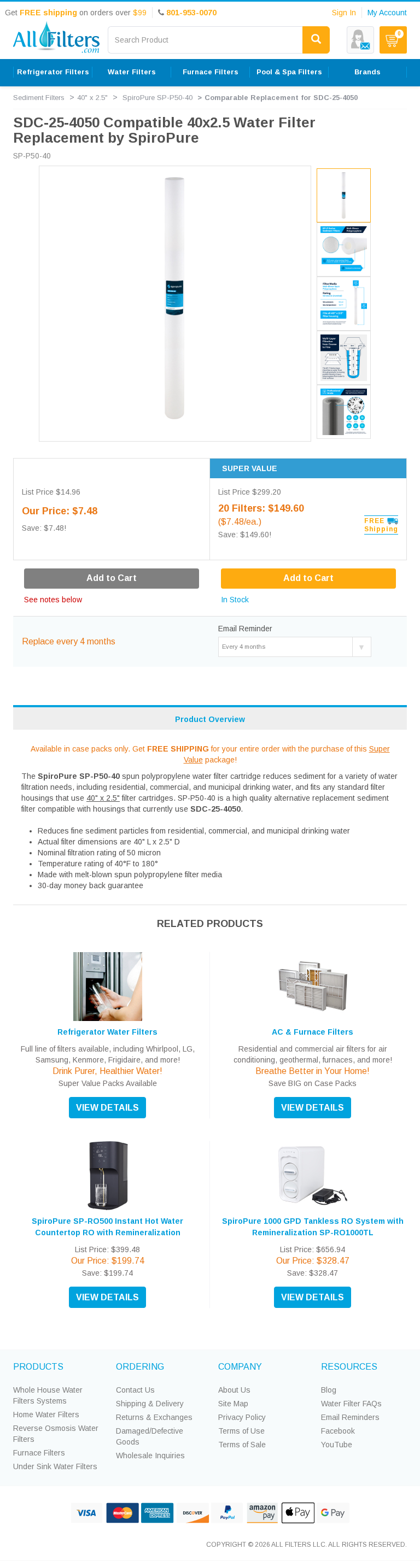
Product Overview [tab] (210, 719)
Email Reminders (350, 1417)
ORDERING (140, 1366)
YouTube (336, 1444)
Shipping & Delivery (150, 1403)
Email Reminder (245, 628)
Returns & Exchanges (154, 1417)
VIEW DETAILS (107, 1107)
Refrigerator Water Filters (107, 1032)
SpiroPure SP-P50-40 (157, 97)
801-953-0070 (191, 12)
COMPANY (240, 1366)
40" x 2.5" (92, 97)
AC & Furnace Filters (312, 1032)
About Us (234, 1390)
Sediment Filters (39, 97)
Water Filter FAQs (351, 1403)
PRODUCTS (38, 1366)
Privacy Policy (242, 1417)
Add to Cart (308, 578)
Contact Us (135, 1390)
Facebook (338, 1431)
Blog (328, 1390)
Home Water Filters (46, 1414)
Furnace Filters (39, 1452)
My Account (387, 12)
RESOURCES (349, 1366)
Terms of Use (241, 1431)
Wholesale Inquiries (150, 1455)
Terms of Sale (242, 1444)
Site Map (233, 1403)
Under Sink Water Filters (55, 1466)
